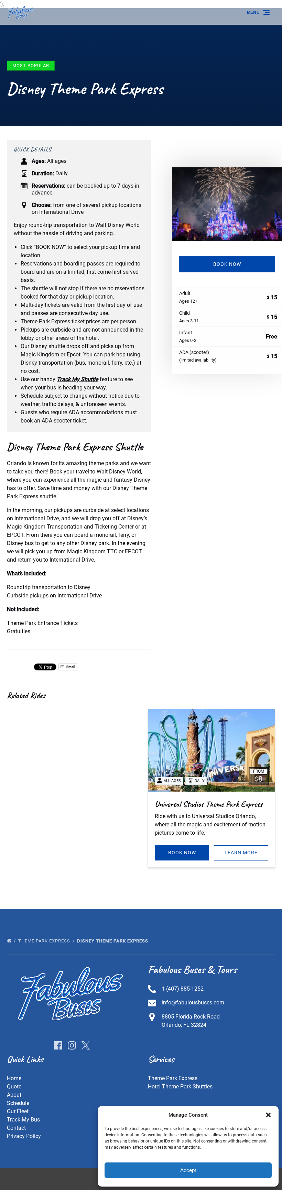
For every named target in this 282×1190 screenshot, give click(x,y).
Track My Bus (23, 1119)
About (14, 1095)
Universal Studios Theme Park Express (208, 804)
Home (14, 1078)
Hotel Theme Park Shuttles (180, 1086)
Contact (16, 1128)
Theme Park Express (45, 940)
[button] (268, 1114)
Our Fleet (18, 1111)
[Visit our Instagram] (72, 1045)
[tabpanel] (227, 204)
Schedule (18, 1103)
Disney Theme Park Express (113, 940)
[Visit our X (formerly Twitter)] (86, 1045)
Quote (14, 1086)
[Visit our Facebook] (58, 1045)
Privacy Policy (24, 1136)
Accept (188, 1170)
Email (70, 667)
